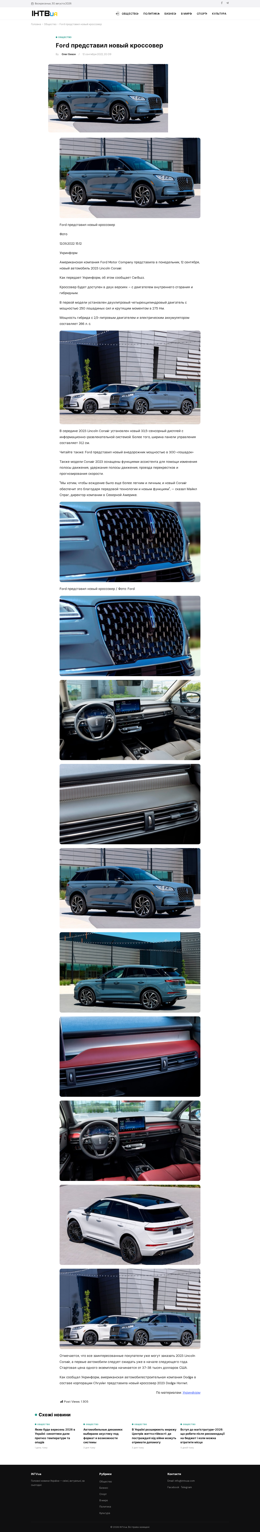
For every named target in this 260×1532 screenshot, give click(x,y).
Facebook (173, 1487)
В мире (186, 13)
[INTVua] (44, 13)
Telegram (186, 1487)
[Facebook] (221, 3)
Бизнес (170, 13)
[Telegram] (227, 3)
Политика (151, 13)
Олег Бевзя (69, 54)
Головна (36, 24)
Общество (130, 13)
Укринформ (191, 1392)
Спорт (202, 13)
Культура (219, 13)
